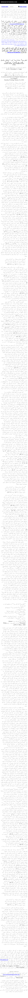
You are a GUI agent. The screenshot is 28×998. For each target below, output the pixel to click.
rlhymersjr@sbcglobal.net (13, 52)
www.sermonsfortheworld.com (16, 24)
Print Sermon (23, 6)
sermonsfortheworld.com (9, 2)
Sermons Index (4, 6)
